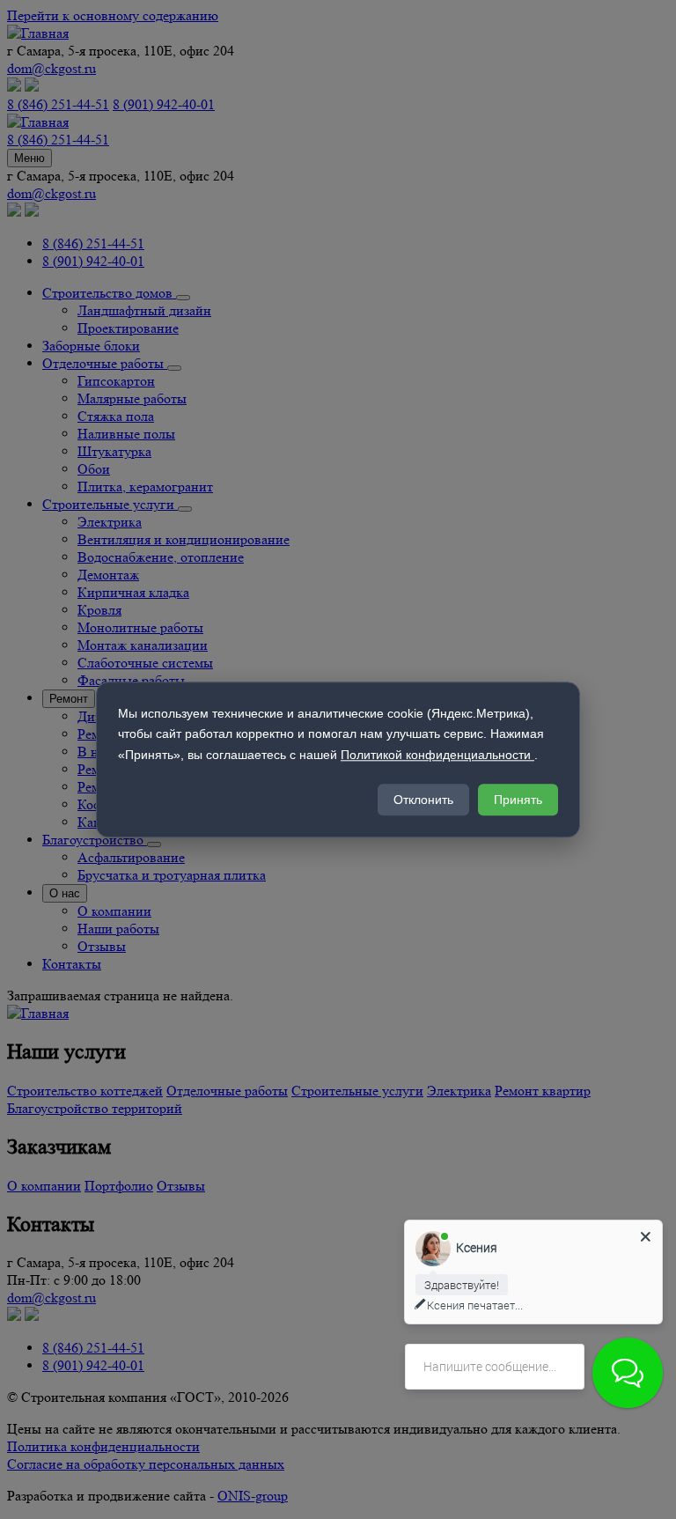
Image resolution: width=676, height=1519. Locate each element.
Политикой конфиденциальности (437, 755)
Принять (518, 800)
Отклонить (423, 800)
